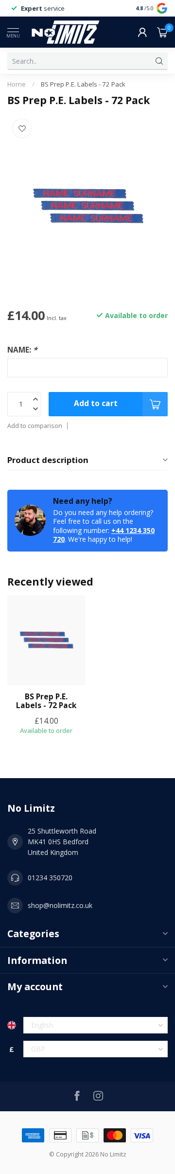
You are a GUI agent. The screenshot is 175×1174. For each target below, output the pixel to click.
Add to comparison (34, 426)
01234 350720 (50, 877)
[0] (162, 32)
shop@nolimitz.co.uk (60, 905)
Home (16, 84)
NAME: (22, 350)
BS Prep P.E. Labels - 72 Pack (83, 84)
